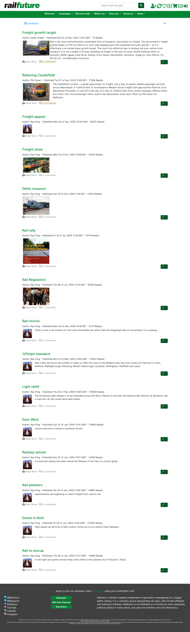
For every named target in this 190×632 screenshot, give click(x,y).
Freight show (32, 149)
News (140, 13)
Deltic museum (34, 189)
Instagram (12, 614)
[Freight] (36, 47)
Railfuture (12, 604)
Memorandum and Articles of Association (92, 621)
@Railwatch (13, 601)
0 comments (49, 135)
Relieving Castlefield (38, 75)
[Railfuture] (21, 5)
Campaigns (65, 13)
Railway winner (34, 452)
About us (128, 13)
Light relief (30, 387)
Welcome (49, 13)
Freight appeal (33, 117)
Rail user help (82, 13)
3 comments (49, 103)
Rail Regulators (34, 280)
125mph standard (36, 354)
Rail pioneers (32, 485)
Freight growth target (39, 33)
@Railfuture (13, 597)
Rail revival (31, 321)
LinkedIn (11, 611)
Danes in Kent (33, 518)
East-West (30, 419)
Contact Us (168, 619)
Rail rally (29, 230)
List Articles (33, 23)
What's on (99, 13)
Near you (114, 13)
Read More (31, 61)
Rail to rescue (33, 551)
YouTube (11, 607)
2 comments (49, 61)
